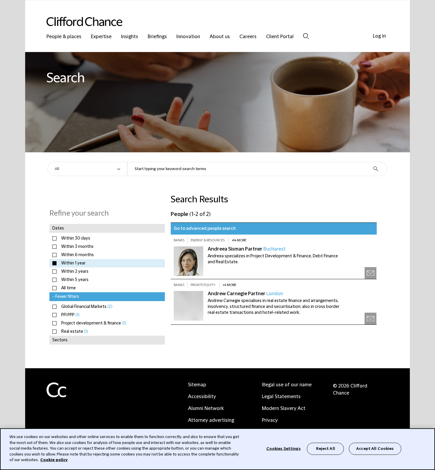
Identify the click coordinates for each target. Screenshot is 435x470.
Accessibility (202, 396)
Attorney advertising (211, 420)
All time (68, 288)
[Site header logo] (205, 21)
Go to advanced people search (205, 228)
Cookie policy (54, 460)
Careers (248, 36)
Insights (129, 36)
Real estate (74, 331)
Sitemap (197, 384)
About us (220, 36)
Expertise (101, 36)
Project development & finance (93, 323)
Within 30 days (75, 238)
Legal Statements (281, 396)
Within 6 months (77, 255)
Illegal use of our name (287, 384)
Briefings (157, 36)
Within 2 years (74, 271)
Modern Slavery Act (283, 408)
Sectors (59, 340)
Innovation (188, 36)
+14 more (239, 240)
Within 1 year (73, 263)
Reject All (325, 448)
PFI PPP (70, 315)
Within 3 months (77, 246)
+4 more (229, 285)
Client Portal (280, 36)
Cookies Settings (283, 448)
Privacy (270, 420)
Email (370, 273)
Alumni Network (206, 408)
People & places (63, 36)
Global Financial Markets (86, 306)
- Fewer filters (65, 296)
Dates (58, 228)
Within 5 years (74, 279)
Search (306, 36)
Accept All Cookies (375, 448)
